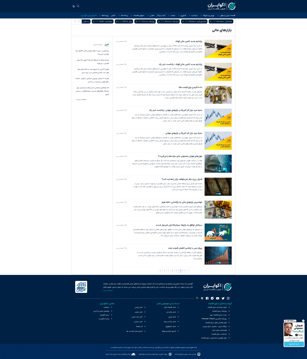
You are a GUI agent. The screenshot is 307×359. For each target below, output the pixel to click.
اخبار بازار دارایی (137, 317)
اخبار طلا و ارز (171, 312)
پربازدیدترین (97, 44)
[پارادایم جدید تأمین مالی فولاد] (218, 49)
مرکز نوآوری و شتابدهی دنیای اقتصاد (214, 338)
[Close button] (303, 321)
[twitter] (223, 298)
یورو (156, 21)
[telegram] (212, 298)
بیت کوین (112, 21)
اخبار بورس (139, 307)
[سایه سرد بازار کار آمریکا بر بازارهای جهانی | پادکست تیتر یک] (218, 118)
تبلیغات (106, 307)
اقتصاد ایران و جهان (227, 15)
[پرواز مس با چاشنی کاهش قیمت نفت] (218, 256)
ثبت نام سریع (294, 344)
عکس (113, 15)
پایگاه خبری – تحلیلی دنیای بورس (215, 326)
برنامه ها (124, 15)
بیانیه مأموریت (103, 319)
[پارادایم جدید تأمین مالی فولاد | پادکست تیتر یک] (218, 72)
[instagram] (228, 298)
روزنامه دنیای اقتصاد (219, 311)
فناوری (183, 15)
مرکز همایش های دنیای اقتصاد (216, 323)
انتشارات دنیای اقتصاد (219, 334)
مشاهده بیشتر (82, 100)
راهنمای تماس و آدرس (101, 311)
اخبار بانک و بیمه (170, 322)
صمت (173, 15)
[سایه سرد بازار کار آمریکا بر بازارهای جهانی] (218, 141)
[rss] (197, 298)
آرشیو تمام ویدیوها (169, 331)
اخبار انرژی (172, 317)
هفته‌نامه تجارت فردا (219, 330)
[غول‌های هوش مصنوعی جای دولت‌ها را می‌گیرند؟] (218, 164)
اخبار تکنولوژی (170, 326)
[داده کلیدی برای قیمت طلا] (218, 95)
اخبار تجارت (139, 312)
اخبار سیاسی (138, 322)
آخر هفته (139, 326)
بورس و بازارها (208, 15)
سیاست (194, 15)
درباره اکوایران (104, 315)
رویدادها (105, 15)
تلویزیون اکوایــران (88, 15)
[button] (75, 21)
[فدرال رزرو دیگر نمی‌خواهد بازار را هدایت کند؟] (218, 187)
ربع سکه (177, 21)
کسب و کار (161, 15)
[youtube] (217, 298)
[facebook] (207, 298)
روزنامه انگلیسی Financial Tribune (214, 319)
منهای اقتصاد (138, 15)
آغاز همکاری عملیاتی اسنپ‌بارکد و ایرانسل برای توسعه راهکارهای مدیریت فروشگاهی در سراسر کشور (92, 91)
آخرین (107, 44)
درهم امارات (134, 21)
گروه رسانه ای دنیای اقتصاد (217, 307)
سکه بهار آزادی (227, 21)
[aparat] (202, 298)
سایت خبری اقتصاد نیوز (218, 315)
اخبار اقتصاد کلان (170, 307)
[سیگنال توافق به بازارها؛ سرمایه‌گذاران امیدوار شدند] (218, 233)
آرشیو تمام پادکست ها (135, 331)
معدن (152, 15)
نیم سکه (201, 21)
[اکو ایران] (221, 6)
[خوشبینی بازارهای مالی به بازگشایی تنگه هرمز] (218, 210)
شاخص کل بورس (86, 21)
